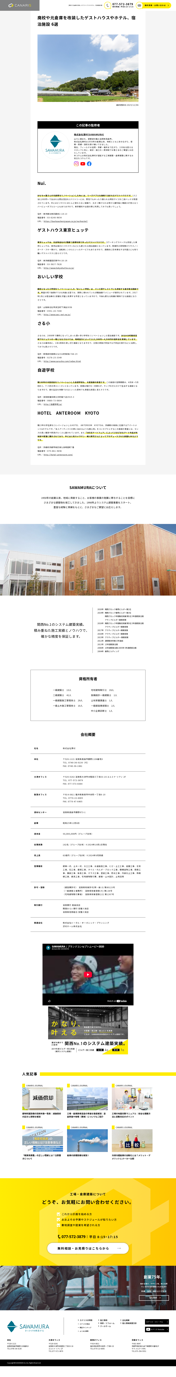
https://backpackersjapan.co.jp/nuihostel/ (66, 221)
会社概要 (125, 1320)
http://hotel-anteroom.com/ (58, 454)
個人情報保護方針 (129, 1323)
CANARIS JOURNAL (34, 1085)
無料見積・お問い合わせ (155, 5)
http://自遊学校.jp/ (53, 404)
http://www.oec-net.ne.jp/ (57, 314)
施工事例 (103, 1320)
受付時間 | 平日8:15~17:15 (122, 5)
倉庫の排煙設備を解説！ (78, 1155)
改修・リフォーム (107, 1323)
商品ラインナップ (85, 1327)
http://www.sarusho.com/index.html (62, 361)
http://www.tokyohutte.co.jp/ (59, 268)
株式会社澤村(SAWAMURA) (89, 134)
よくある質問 (84, 1331)
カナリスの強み (85, 1324)
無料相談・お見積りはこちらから (83, 1248)
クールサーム (105, 1326)
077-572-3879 (73, 1236)
